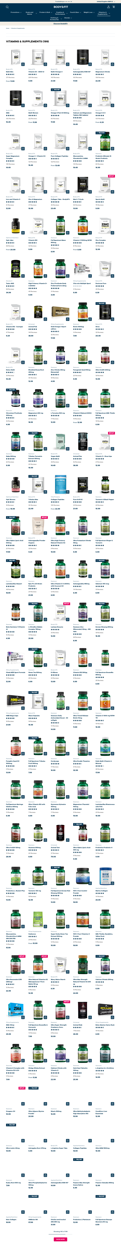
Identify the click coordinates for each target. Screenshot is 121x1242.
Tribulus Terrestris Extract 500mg (35, 457)
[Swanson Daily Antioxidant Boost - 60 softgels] (60, 701)
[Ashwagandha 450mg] (83, 569)
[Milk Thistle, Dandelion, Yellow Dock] (105, 919)
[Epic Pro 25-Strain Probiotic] (38, 569)
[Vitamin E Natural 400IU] (83, 398)
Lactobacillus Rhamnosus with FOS (105, 805)
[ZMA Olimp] (15, 1010)
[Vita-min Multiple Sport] (83, 268)
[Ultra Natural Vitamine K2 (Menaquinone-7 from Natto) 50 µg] (38, 964)
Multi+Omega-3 (56, 72)
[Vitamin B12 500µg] (83, 657)
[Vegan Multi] (60, 441)
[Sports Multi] (105, 184)
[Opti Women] (15, 485)
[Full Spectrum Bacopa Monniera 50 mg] (105, 1224)
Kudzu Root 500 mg (13, 1195)
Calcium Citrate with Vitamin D (58, 1069)
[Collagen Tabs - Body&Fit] (60, 184)
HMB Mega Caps (12, 716)
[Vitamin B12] (38, 225)
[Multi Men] (15, 57)
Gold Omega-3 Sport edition (58, 328)
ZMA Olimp (10, 1025)
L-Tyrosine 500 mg (58, 413)
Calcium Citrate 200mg (104, 979)
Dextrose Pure (101, 283)
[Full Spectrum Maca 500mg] (60, 225)
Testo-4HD (10, 283)
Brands (67, 18)
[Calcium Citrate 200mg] (105, 964)
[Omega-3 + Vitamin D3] (38, 141)
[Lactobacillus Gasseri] (15, 569)
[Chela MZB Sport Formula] (15, 657)
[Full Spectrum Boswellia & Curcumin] (38, 1010)
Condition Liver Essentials (101, 1112)
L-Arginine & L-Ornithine (105, 1068)
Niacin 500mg (56, 1111)
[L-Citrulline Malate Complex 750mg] (38, 612)
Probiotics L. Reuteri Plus (15, 891)
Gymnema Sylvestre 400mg (58, 805)
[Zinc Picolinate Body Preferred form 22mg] (60, 268)
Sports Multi (100, 199)
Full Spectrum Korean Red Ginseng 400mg (60, 892)
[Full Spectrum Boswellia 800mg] (105, 657)
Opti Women (10, 499)
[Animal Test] (60, 833)
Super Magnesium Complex (12, 157)
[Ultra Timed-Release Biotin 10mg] (83, 701)
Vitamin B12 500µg (80, 672)
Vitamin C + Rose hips (104, 456)
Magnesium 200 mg (35, 413)
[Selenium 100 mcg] (105, 569)
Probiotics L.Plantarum (81, 1239)
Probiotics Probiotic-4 (104, 848)
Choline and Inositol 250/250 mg (58, 1240)
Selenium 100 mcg (102, 584)
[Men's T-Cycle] (83, 184)
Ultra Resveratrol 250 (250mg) (14, 980)
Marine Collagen (102, 891)
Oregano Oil (10, 1111)
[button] (114, 7)
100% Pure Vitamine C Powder (81, 935)
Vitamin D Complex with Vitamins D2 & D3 (15, 1069)
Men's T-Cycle (78, 199)
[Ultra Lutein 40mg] (15, 1140)
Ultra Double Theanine (81, 761)
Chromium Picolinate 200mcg (14, 414)
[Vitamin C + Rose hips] (105, 441)
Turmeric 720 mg (34, 891)
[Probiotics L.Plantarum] (83, 1224)
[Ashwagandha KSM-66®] (83, 57)
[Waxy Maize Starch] (60, 964)
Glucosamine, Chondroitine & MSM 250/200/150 (13, 936)
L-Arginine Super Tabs (59, 1154)
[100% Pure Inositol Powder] (83, 876)
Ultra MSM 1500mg (102, 1154)
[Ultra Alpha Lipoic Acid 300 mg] (83, 833)
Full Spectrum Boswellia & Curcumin (38, 1026)
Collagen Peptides (57, 499)
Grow (98, 327)
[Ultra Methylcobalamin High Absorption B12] (83, 1096)
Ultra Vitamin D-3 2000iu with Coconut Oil (60, 585)
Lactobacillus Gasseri (14, 584)
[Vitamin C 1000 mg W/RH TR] (105, 701)
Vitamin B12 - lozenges (14, 327)
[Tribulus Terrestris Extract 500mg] (38, 441)
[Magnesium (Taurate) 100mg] (83, 789)
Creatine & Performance (60, 13)
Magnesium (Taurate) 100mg (81, 805)
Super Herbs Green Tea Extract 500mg (59, 935)
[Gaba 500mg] (15, 441)
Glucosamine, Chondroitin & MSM (80, 157)
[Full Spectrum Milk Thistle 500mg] (105, 398)
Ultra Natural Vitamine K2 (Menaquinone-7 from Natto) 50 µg (38, 981)
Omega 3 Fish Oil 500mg (60, 113)
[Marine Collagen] (105, 876)
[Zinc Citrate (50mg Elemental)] (60, 355)
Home (7, 28)
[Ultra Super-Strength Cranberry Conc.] (60, 1010)
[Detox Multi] (15, 355)
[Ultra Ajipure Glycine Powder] (38, 1096)
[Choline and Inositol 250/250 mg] (60, 1224)
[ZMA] (15, 98)
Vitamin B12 (32, 240)
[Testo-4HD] (15, 268)
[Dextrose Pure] (105, 268)
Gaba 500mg (11, 456)
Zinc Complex (101, 240)
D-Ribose (54, 672)
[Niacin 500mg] (60, 1096)
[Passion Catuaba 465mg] (105, 1180)
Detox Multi (10, 370)
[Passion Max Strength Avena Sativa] (83, 1180)
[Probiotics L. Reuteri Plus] (15, 876)
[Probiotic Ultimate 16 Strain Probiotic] (105, 141)
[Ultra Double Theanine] (83, 746)
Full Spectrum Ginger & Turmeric (104, 542)
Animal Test (55, 848)
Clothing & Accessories (54, 19)
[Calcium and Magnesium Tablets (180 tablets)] (83, 98)
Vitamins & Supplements (102, 13)
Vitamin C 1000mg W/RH (82, 240)
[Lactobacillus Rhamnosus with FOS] (105, 789)
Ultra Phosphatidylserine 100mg (37, 1196)
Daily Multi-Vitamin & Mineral (104, 762)
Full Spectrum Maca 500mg (58, 241)
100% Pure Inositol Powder (80, 892)
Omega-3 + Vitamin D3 (36, 156)
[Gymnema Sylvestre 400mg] (60, 789)
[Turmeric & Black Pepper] (105, 485)
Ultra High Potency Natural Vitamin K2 (58, 542)
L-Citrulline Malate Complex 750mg (35, 628)
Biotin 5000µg (78, 327)
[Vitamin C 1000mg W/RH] (83, 225)
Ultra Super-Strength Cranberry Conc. (59, 1026)
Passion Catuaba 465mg (105, 1195)
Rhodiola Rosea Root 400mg (36, 371)
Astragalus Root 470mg (37, 1154)
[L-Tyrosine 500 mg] (60, 398)
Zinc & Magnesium (35, 199)
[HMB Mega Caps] (15, 701)
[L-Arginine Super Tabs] (60, 1140)
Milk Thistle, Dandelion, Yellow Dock (104, 935)
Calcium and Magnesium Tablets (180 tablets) (82, 114)
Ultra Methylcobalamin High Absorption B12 (81, 1112)
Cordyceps (55, 761)
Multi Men (9, 72)
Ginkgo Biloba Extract (36, 1068)
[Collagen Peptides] (60, 485)
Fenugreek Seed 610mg (81, 370)
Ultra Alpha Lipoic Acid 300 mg (81, 849)
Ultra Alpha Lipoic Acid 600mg (14, 542)
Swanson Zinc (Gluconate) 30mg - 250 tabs (82, 629)
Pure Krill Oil (77, 499)
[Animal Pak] (38, 312)
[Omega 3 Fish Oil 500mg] (60, 98)
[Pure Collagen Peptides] (60, 141)
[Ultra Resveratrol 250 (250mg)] (15, 964)
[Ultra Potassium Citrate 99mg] (83, 526)
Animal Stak (77, 1025)
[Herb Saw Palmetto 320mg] (83, 1053)
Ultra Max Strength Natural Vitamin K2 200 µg (82, 981)
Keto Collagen (11, 1239)
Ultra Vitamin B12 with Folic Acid (36, 805)
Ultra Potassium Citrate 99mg (82, 542)
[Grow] (105, 312)
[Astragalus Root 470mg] (38, 1140)
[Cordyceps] (60, 746)
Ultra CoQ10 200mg (103, 370)
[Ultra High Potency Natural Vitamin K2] (60, 526)
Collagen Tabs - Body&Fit (60, 199)
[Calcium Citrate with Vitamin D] (60, 1053)
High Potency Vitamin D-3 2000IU (37, 284)
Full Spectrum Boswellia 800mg (104, 673)
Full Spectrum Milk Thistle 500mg (105, 414)
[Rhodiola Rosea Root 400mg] (38, 355)
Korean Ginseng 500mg (104, 627)
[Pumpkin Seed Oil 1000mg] (15, 746)
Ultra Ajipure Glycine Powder (36, 1112)
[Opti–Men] (15, 225)
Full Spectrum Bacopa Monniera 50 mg (104, 1240)
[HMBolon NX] (38, 1224)
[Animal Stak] (83, 1010)
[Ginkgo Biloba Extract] (38, 1053)
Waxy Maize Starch (58, 979)
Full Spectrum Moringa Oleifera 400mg (14, 805)
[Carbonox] (38, 919)
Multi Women (33, 113)
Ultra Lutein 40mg (13, 1154)
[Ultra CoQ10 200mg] (105, 355)
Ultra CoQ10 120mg (13, 848)
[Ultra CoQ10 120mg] (15, 833)
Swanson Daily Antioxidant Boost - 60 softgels (59, 718)
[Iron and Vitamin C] (15, 184)
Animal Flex (77, 456)
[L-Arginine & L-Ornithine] (105, 1053)
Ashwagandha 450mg (81, 584)
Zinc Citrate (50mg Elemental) (58, 371)
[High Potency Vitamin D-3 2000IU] (38, 268)
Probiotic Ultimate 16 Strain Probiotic (103, 157)
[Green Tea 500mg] (38, 657)
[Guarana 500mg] (38, 833)
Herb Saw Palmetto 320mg (80, 1069)
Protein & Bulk (45, 12)
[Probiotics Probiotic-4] (105, 833)
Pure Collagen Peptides (59, 156)
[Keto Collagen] (15, 1224)
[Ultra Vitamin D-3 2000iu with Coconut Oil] (60, 569)
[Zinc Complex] (105, 225)
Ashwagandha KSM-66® (82, 72)
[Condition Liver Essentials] (105, 1096)
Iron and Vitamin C (13, 199)
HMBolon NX (33, 1239)
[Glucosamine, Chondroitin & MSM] (83, 141)
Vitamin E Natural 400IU (82, 413)
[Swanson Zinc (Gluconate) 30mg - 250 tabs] (83, 612)
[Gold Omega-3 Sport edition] (60, 312)
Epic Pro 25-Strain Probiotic (35, 585)
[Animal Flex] (83, 441)
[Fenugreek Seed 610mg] (83, 355)
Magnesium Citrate (103, 72)
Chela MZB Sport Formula (15, 672)
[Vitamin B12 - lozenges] (15, 312)
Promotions (15, 12)
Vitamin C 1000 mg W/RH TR (105, 717)
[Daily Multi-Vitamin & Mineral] (105, 746)
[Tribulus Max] (38, 485)
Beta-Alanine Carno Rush (105, 1025)
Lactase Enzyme (57, 627)
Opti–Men (9, 240)
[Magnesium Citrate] (105, 57)
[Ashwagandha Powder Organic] (38, 526)
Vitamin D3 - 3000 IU (36, 72)
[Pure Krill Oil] (83, 485)
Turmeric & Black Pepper (105, 499)
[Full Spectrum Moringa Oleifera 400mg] (15, 789)
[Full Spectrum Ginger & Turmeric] (105, 526)
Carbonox (32, 934)
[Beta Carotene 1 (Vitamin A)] (15, 612)
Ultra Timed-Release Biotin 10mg (80, 717)
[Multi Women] (38, 98)
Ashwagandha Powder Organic (36, 542)
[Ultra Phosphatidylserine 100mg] (38, 1180)
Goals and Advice (29, 13)
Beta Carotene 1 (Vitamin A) (15, 628)
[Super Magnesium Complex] (15, 141)
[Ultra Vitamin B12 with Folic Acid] (38, 789)
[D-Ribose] (60, 657)
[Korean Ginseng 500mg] (105, 612)
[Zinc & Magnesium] (38, 184)
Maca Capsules (34, 716)
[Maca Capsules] (38, 701)
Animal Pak (32, 327)
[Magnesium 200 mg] (38, 398)
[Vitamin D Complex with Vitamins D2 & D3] (15, 1053)
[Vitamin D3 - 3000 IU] (38, 57)
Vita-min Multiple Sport (82, 283)
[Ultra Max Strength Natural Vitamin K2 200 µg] (83, 964)
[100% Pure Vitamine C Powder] (83, 919)
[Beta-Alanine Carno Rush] (105, 1010)
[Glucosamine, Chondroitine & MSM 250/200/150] (15, 919)
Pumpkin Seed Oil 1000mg (12, 762)
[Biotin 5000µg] (83, 312)
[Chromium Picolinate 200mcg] (15, 398)
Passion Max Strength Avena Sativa (81, 1196)
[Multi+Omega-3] (60, 57)
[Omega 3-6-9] (105, 98)
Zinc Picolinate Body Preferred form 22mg (58, 284)
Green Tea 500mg (35, 672)
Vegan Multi (55, 456)
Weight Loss (88, 12)
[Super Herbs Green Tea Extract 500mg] (60, 919)
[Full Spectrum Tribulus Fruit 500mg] (38, 746)
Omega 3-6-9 (100, 113)
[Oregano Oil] (15, 1096)
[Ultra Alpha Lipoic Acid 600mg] (15, 526)
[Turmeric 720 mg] (38, 876)
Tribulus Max (33, 499)
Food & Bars (74, 12)
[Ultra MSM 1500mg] (105, 1140)
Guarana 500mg (34, 848)
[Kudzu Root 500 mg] (15, 1180)
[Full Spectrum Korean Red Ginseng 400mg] (60, 876)
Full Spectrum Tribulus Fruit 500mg (36, 762)
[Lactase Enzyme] (60, 612)
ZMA (7, 113)
